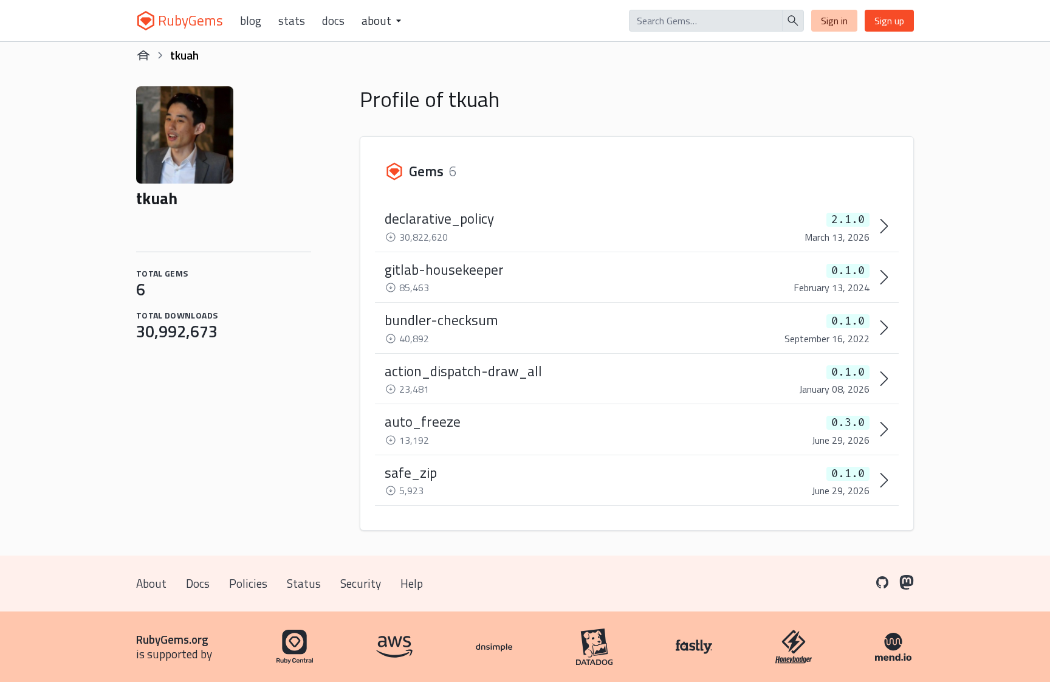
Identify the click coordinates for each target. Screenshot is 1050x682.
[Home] (143, 55)
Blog (250, 20)
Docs (333, 20)
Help (411, 583)
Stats (291, 20)
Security (360, 583)
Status (304, 583)
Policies (248, 583)
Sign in (834, 20)
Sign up (889, 20)
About (151, 583)
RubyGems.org (172, 639)
